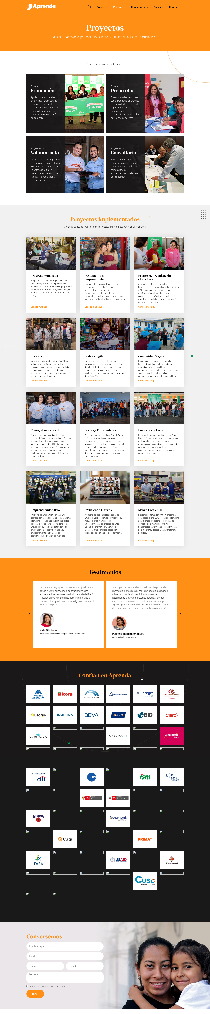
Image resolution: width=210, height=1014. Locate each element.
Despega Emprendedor (101, 430)
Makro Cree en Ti (150, 510)
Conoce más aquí (39, 306)
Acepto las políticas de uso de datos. (47, 986)
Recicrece (37, 356)
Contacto (174, 7)
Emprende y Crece (151, 430)
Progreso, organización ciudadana (154, 277)
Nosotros (102, 7)
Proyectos (119, 7)
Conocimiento (139, 7)
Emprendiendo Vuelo (45, 510)
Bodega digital (94, 356)
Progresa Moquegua (44, 275)
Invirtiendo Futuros (98, 510)
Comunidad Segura (151, 356)
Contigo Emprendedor (46, 430)
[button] (29, 614)
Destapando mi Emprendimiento (96, 277)
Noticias (158, 7)
